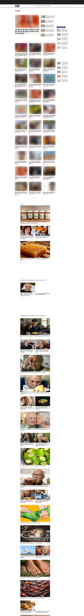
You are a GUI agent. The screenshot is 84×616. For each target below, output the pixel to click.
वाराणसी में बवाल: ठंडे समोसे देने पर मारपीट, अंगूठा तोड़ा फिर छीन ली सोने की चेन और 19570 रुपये (35, 146)
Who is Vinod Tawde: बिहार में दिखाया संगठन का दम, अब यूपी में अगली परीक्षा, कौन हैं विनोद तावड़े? (48, 147)
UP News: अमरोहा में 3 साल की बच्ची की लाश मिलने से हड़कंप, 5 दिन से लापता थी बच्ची (49, 85)
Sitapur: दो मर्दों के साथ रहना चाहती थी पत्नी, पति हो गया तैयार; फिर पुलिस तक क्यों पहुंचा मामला (35, 54)
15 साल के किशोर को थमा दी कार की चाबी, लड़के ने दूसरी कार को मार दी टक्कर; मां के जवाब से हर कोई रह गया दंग (35, 85)
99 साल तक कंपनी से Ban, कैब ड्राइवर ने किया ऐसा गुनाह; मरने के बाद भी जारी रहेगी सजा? (49, 193)
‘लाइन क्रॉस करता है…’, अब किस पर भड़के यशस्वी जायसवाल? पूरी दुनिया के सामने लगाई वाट (65, 30)
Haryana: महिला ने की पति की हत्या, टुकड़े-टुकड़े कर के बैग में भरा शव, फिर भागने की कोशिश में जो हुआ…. (65, 34)
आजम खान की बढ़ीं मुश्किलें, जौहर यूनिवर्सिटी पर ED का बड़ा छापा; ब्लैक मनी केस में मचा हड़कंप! (49, 131)
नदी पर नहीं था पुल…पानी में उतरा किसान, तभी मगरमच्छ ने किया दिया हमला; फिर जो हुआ (21, 131)
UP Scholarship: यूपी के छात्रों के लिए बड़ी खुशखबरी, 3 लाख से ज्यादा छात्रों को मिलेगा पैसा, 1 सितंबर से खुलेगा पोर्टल (49, 100)
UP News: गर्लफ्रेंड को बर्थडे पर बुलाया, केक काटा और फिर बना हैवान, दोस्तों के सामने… (35, 177)
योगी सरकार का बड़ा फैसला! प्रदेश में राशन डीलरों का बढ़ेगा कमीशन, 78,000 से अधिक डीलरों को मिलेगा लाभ (21, 178)
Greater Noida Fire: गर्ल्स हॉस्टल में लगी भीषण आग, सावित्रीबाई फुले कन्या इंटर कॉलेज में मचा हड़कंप (35, 162)
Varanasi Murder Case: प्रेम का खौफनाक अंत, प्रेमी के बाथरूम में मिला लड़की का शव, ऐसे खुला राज (35, 116)
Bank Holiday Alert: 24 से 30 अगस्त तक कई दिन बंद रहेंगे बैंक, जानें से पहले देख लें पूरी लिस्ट (65, 80)
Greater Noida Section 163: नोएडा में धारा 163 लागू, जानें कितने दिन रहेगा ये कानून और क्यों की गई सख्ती (50, 26)
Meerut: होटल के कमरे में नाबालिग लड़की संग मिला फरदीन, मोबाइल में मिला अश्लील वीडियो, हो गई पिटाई (21, 162)
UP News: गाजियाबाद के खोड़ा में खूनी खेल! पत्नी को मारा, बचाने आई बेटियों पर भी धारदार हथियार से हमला (34, 70)
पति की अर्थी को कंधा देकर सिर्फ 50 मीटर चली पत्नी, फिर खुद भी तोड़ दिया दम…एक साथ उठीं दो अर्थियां (21, 193)
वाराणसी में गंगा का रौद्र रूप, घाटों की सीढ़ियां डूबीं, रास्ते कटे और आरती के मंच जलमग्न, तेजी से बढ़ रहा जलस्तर (21, 100)
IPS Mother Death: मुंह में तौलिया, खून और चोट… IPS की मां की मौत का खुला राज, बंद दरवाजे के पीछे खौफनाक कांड (49, 178)
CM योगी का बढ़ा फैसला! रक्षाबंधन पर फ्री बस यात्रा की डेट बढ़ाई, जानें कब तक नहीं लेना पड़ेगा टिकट (27, 31)
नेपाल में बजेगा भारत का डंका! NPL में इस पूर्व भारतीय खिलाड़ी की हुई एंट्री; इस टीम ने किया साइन (65, 43)
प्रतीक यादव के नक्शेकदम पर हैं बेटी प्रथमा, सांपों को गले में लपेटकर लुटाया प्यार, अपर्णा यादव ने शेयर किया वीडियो (21, 147)
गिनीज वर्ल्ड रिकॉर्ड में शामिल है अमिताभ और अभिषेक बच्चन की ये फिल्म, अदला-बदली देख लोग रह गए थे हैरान (65, 39)
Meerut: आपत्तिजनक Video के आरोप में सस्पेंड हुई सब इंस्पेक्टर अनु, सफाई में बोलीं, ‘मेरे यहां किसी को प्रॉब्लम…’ (50, 21)
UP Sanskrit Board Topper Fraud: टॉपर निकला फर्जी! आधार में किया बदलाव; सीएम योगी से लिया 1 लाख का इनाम (50, 35)
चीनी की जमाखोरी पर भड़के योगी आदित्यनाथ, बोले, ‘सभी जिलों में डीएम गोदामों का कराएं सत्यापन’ (49, 54)
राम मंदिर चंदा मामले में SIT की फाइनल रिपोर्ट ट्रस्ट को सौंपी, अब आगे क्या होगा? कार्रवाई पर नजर (49, 162)
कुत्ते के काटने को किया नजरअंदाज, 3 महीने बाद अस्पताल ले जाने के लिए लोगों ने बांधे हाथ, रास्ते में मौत (35, 131)
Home (15, 8)
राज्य (18, 8)
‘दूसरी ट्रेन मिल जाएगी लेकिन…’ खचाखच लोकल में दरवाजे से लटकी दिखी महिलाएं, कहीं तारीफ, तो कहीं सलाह (65, 67)
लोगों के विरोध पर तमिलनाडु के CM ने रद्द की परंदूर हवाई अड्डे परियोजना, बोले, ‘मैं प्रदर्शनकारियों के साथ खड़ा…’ (65, 63)
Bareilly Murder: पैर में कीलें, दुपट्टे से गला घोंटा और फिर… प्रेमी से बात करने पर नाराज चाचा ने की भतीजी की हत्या (49, 70)
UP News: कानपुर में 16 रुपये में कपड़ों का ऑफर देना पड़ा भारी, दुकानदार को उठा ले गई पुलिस (35, 193)
